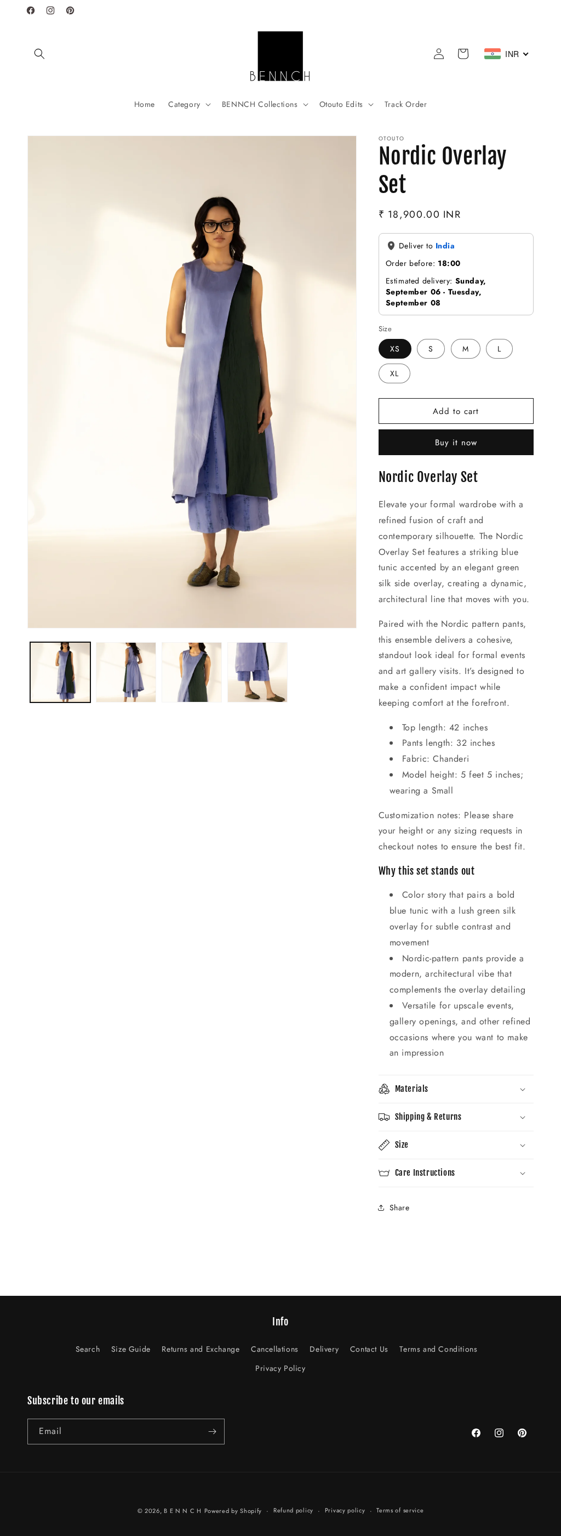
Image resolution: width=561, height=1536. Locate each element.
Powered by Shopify (233, 1510)
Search (88, 1349)
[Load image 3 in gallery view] (192, 672)
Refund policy (293, 1510)
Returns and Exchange (200, 1349)
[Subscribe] (212, 1431)
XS (395, 348)
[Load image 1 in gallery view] (60, 672)
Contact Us (369, 1349)
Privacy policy (345, 1510)
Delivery (324, 1349)
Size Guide (131, 1349)
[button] (39, 54)
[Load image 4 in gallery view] (257, 672)
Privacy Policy (280, 1368)
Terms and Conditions (438, 1349)
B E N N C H (183, 1510)
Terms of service (399, 1510)
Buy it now (456, 443)
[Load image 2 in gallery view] (126, 672)
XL (394, 373)
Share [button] (400, 1207)
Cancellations (275, 1349)
